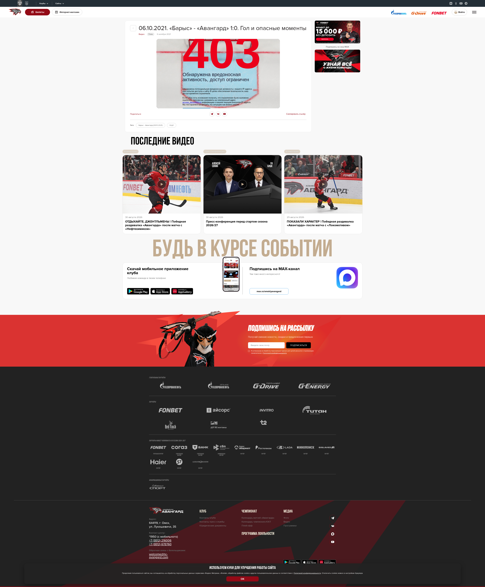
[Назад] (133, 28)
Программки (290, 525)
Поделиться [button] (135, 114)
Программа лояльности (258, 534)
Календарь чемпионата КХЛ (256, 521)
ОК (242, 579)
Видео (287, 521)
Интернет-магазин (69, 12)
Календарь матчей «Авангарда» (258, 517)
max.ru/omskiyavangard (269, 291)
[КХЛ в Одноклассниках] (455, 3)
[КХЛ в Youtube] (461, 3)
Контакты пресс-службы (212, 521)
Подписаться (298, 345)
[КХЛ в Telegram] (466, 3)
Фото (286, 517)
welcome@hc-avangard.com (158, 556)
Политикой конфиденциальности (275, 353)
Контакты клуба (208, 517)
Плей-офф (247, 525)
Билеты (39, 12)
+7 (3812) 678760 (160, 544)
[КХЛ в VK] (450, 3)
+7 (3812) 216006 (160, 540)
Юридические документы (213, 525)
